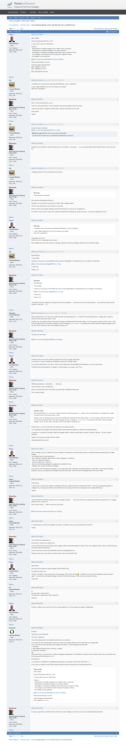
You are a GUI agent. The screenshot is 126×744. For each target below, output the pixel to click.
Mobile (16, 17)
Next (22, 28)
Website (11, 77)
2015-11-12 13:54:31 (37, 34)
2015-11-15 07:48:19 (37, 536)
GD (10, 80)
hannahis (12, 313)
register (106, 28)
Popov (11, 34)
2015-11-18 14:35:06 (37, 708)
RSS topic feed (113, 31)
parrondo (12, 628)
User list (21, 17)
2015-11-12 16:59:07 (37, 220)
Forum (52, 12)
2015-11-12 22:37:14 (37, 380)
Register (33, 17)
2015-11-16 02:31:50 (37, 587)
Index (10, 17)
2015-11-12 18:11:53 (37, 313)
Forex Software (13, 12)
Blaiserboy (12, 99)
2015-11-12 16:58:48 (37, 187)
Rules (27, 17)
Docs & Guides (43, 12)
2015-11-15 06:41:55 (37, 496)
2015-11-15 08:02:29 (37, 562)
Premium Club (25, 25)
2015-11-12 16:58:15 (37, 168)
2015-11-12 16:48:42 (37, 124)
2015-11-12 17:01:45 (37, 251)
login (101, 28)
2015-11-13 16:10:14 (37, 405)
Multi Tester (79, 367)
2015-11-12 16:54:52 (37, 143)
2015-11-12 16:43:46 (37, 99)
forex (24, 3)
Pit (10, 587)
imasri (11, 479)
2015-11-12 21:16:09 (37, 356)
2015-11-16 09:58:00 (37, 628)
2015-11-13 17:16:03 (37, 449)
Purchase (33, 12)
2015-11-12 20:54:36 (37, 331)
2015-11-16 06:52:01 (37, 603)
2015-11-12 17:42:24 (37, 275)
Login (38, 17)
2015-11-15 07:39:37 (37, 521)
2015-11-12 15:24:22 (37, 80)
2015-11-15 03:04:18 (37, 479)
